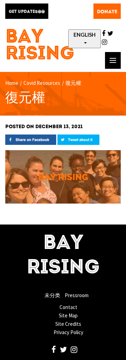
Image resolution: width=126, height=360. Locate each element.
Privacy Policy (68, 332)
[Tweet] (78, 139)
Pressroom (77, 295)
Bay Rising (40, 46)
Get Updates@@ (27, 12)
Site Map (68, 315)
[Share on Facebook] (30, 139)
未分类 (52, 295)
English (85, 34)
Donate (107, 11)
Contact (68, 307)
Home (11, 83)
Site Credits (68, 324)
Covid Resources (41, 83)
